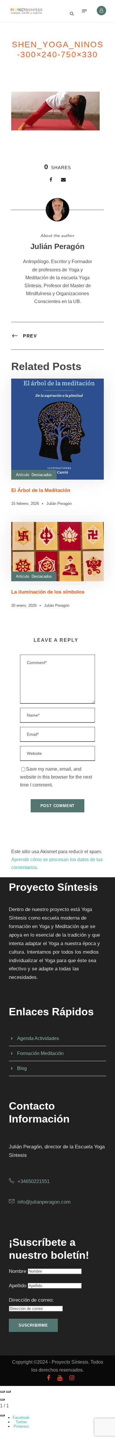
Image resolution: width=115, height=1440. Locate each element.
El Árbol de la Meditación (40, 490)
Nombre (17, 1271)
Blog (22, 1068)
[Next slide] (8, 1391)
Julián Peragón (57, 246)
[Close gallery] (2, 1399)
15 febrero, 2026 (25, 503)
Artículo (22, 475)
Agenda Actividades (38, 1038)
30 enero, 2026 (24, 605)
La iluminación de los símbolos (47, 592)
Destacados (42, 475)
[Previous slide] (2, 1391)
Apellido (17, 1285)
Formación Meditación (40, 1053)
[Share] (2, 1415)
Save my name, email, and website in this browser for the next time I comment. (56, 777)
